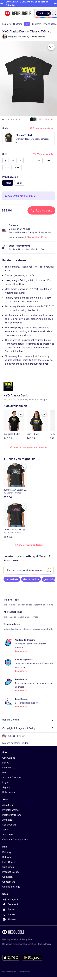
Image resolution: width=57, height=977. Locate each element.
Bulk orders (8, 792)
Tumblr (11, 914)
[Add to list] (51, 46)
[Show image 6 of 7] (16, 119)
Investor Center (10, 809)
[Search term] (54, 13)
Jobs (5, 829)
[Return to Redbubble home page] (18, 13)
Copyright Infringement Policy (19, 728)
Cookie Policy (44, 944)
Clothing (21, 23)
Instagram (13, 899)
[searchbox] (28, 570)
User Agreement (10, 939)
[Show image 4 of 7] (11, 119)
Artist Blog (8, 834)
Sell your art (9, 824)
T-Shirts (8, 599)
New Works (8, 767)
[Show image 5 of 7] (13, 119)
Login (5, 782)
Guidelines (8, 866)
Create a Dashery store (15, 839)
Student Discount (11, 777)
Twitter (11, 909)
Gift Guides (8, 757)
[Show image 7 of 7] (19, 119)
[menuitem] (6, 24)
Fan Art (6, 762)
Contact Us (8, 881)
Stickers (36, 23)
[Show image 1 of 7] (3, 119)
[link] (12, 579)
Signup (6, 787)
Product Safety (10, 871)
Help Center (9, 862)
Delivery (6, 852)
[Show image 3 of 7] (8, 119)
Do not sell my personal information (19, 944)
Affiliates (7, 819)
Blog (4, 772)
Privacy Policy (27, 939)
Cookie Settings (11, 886)
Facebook (13, 904)
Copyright (7, 876)
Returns (6, 857)
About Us (7, 804)
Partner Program (11, 814)
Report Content (11, 719)
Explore (6, 23)
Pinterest (12, 919)
